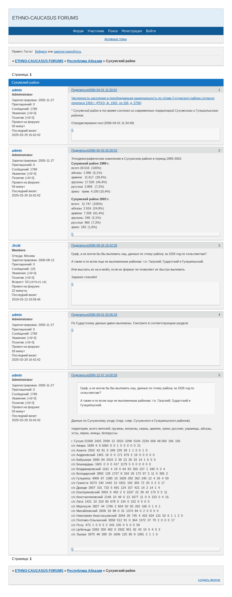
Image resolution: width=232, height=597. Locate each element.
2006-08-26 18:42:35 (103, 245)
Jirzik (16, 246)
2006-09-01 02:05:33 (103, 314)
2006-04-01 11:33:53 (103, 90)
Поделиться (80, 90)
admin (17, 90)
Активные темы (115, 39)
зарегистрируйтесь (67, 51)
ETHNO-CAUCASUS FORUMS (39, 61)
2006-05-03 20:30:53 (103, 150)
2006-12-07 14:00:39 (103, 375)
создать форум (209, 579)
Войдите (41, 51)
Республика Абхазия (84, 61)
